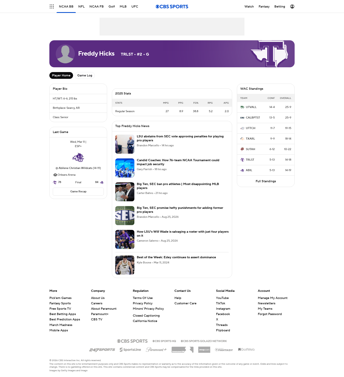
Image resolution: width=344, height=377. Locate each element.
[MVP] (204, 348)
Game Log (84, 75)
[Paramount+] (156, 349)
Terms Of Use (143, 298)
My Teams (265, 309)
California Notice (145, 321)
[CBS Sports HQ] (164, 341)
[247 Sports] (102, 349)
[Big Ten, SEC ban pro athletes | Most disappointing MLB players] (124, 191)
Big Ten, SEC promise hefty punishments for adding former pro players (180, 210)
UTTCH (250, 128)
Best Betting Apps (62, 314)
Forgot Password (270, 314)
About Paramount (103, 309)
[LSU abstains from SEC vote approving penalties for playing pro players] (124, 144)
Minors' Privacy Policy (148, 309)
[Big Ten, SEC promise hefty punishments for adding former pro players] (124, 215)
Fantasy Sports (60, 303)
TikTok (220, 303)
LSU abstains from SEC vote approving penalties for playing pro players (180, 138)
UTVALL (251, 107)
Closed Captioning (146, 316)
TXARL (250, 139)
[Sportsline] (130, 349)
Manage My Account (272, 298)
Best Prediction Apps (64, 319)
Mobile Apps (58, 330)
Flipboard (223, 330)
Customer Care (185, 303)
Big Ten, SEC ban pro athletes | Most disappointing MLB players (178, 186)
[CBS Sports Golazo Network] (204, 341)
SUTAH (250, 149)
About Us (98, 298)
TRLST (250, 160)
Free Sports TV (60, 309)
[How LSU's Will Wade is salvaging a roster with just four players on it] (124, 239)
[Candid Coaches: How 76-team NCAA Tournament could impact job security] (124, 167)
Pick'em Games (60, 298)
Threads (222, 325)
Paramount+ (99, 314)
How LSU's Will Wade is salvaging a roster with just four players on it (183, 233)
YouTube (222, 298)
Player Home (61, 75)
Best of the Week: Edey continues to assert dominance (176, 257)
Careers (96, 303)
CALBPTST (253, 118)
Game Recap (78, 191)
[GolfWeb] (246, 350)
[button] (52, 6)
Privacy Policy (142, 303)
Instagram (223, 309)
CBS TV (96, 319)
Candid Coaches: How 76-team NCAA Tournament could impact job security (178, 162)
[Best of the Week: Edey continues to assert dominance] (124, 265)
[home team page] (78, 157)
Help (177, 298)
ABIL (249, 170)
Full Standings (266, 181)
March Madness (60, 325)
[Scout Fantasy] (224, 349)
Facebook (223, 314)
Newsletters (266, 303)
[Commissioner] (183, 348)
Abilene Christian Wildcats (75, 168)
